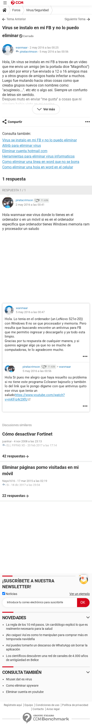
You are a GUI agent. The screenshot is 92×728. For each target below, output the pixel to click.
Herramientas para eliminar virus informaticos (38, 156)
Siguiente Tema (75, 19)
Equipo (29, 705)
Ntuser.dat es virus (19, 679)
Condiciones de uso (47, 705)
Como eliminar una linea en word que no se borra (40, 162)
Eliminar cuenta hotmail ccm (24, 151)
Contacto (38, 709)
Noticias (11, 594)
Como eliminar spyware (22, 685)
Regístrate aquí (13, 705)
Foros (16, 10)
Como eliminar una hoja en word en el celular (37, 167)
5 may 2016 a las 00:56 (54, 51)
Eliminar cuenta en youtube (25, 692)
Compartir (15, 122)
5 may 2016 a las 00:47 (30, 312)
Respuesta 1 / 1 (14, 190)
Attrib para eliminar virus (21, 145)
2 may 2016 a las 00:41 (30, 204)
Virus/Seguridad (37, 10)
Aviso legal (53, 709)
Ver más (49, 109)
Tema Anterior (16, 19)
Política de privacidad (75, 705)
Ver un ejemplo (79, 594)
